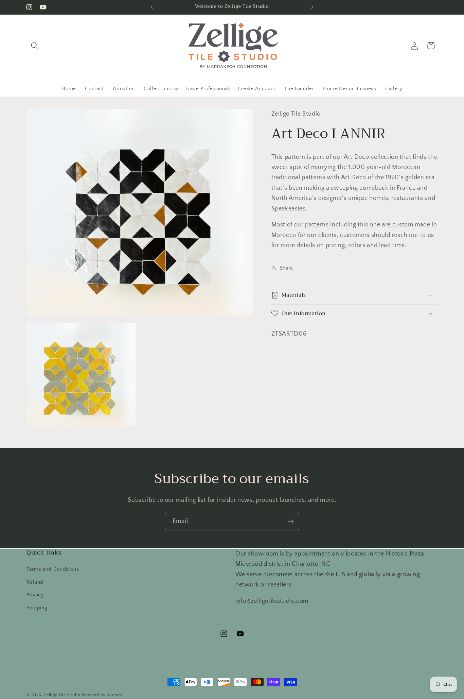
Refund (34, 582)
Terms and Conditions (52, 569)
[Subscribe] (291, 521)
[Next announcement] (312, 7)
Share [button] (286, 268)
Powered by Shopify (102, 695)
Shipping (36, 608)
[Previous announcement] (151, 7)
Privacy (35, 595)
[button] (34, 45)
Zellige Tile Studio (62, 695)
